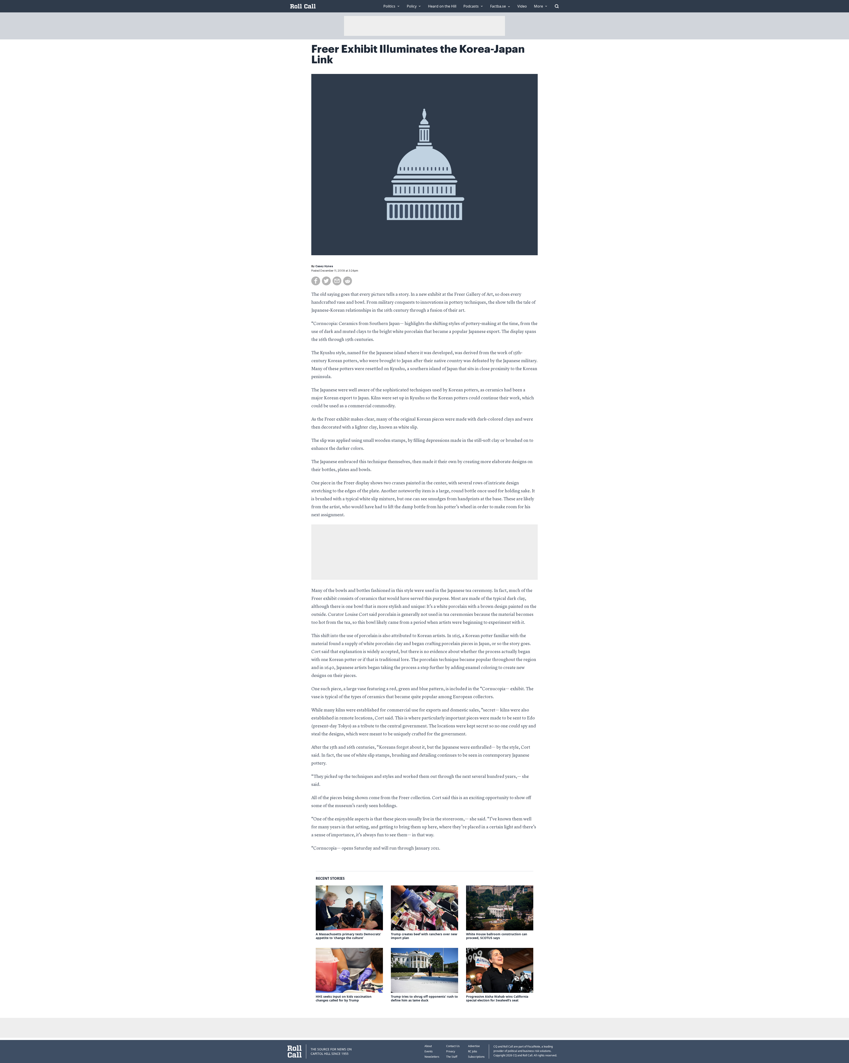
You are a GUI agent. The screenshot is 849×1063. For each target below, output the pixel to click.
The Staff (451, 1057)
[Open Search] (557, 6)
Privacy (450, 1051)
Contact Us (453, 1046)
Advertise (474, 1046)
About (428, 1046)
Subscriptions (476, 1057)
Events (428, 1051)
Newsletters (431, 1057)
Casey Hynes (324, 266)
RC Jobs (472, 1051)
